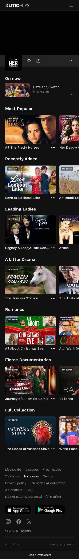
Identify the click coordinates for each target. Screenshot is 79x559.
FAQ (29, 490)
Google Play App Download (50, 510)
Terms (48, 476)
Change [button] (26, 530)
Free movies (52, 469)
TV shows (12, 476)
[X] (29, 521)
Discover (31, 469)
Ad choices (13, 490)
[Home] (17, 5)
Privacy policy (15, 483)
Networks (31, 476)
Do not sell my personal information (33, 497)
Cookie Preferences (40, 554)
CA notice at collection (48, 483)
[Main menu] (71, 5)
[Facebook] (19, 521)
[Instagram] (8, 521)
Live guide (13, 469)
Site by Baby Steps (62, 544)
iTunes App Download (18, 510)
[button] (39, 90)
